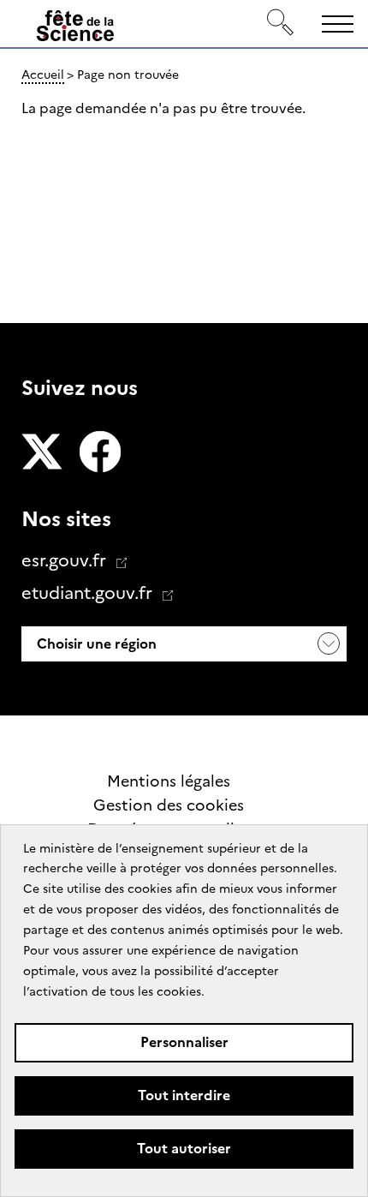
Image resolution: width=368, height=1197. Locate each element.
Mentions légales (168, 781)
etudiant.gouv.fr (89, 593)
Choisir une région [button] (95, 644)
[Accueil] (75, 29)
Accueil (42, 74)
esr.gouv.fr (65, 560)
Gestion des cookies (168, 805)
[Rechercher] (281, 23)
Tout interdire (184, 1095)
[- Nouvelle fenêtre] (41, 453)
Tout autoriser (184, 1148)
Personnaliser (184, 1042)
